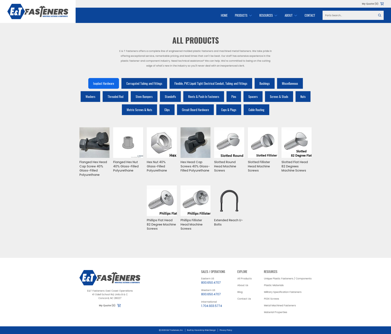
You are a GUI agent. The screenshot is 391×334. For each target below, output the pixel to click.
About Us (242, 285)
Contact (310, 15)
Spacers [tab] (253, 96)
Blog (240, 292)
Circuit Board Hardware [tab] (195, 109)
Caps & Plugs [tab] (228, 109)
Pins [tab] (233, 96)
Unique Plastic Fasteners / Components (288, 278)
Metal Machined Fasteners (280, 305)
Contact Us (244, 298)
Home (224, 15)
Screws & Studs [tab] (279, 96)
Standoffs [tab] (170, 96)
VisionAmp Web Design (205, 330)
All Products (244, 278)
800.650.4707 (211, 282)
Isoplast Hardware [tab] (103, 83)
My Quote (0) (370, 4)
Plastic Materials (274, 285)
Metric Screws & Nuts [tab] (139, 109)
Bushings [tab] (264, 83)
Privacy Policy (226, 330)
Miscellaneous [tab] (290, 83)
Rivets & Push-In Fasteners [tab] (203, 96)
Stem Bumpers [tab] (144, 96)
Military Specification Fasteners (282, 292)
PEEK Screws (271, 298)
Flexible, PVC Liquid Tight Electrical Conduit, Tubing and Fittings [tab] (210, 83)
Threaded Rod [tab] (115, 96)
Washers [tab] (90, 96)
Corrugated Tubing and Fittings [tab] (144, 83)
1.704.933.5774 (211, 306)
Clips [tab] (167, 109)
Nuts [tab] (303, 96)
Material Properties (275, 312)
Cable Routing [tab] (256, 109)
